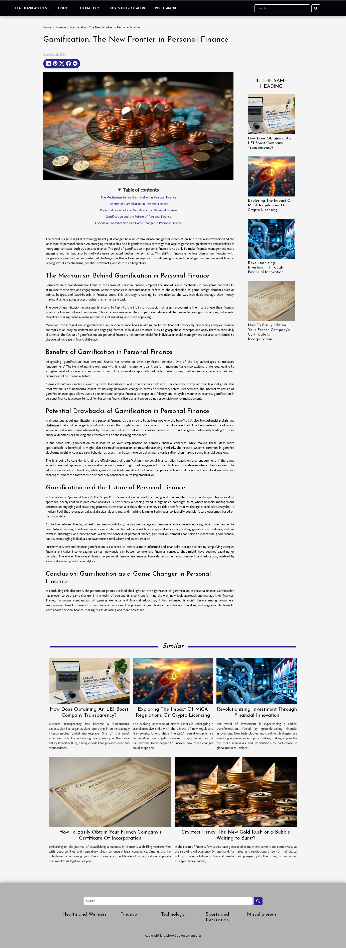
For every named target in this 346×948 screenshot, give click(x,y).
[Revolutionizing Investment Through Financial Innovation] (271, 238)
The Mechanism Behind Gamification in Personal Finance (138, 197)
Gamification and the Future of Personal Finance (138, 216)
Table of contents (141, 190)
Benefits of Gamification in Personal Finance (138, 204)
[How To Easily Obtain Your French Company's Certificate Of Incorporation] (271, 301)
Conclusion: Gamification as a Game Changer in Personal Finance (138, 223)
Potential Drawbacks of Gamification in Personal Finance (138, 210)
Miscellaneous (166, 8)
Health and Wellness (31, 8)
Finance (64, 8)
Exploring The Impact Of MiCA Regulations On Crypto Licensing (270, 205)
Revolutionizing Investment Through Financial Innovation (266, 267)
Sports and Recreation (127, 8)
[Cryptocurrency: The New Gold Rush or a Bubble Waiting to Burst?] (236, 791)
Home (47, 27)
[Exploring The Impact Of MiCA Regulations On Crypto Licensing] (271, 176)
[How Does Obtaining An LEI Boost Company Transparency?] (271, 114)
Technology (89, 8)
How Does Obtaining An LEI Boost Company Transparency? (269, 143)
